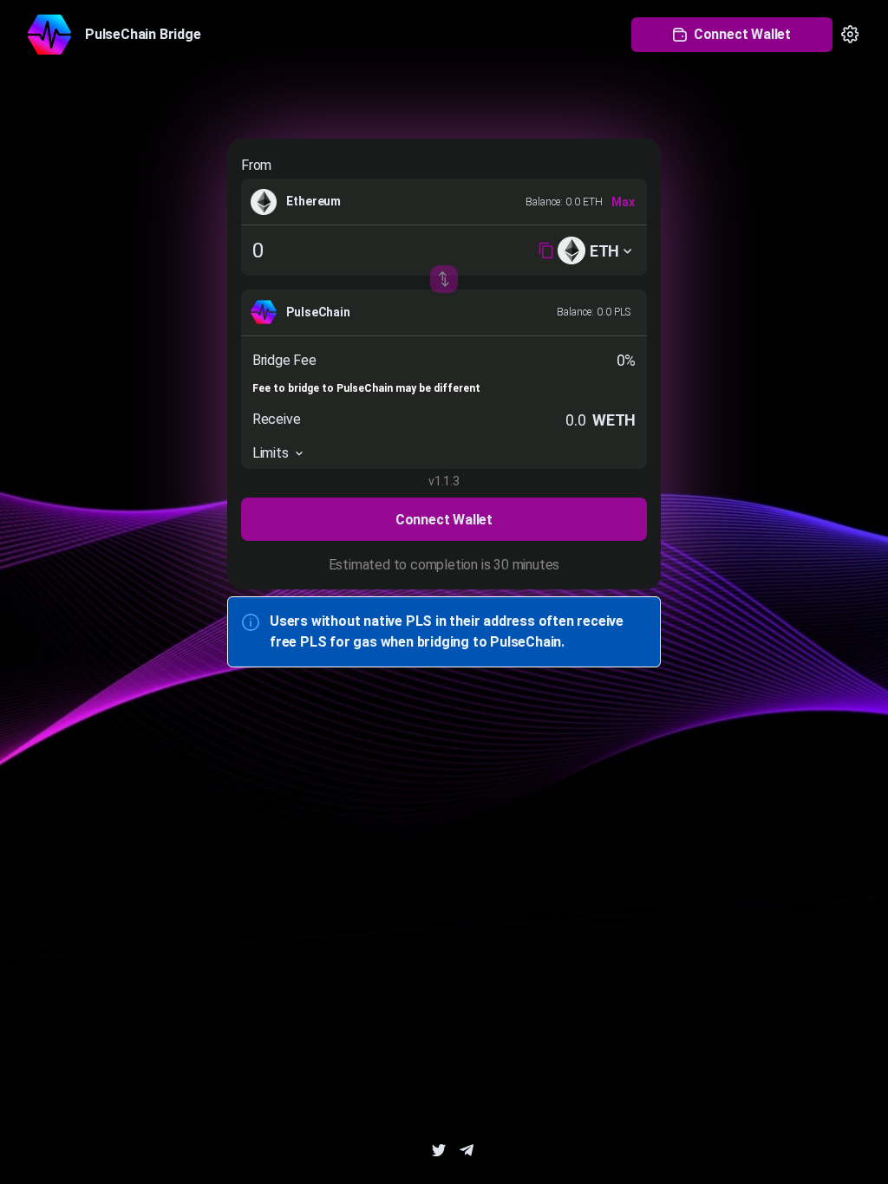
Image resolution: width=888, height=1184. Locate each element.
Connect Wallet (742, 34)
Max (623, 202)
